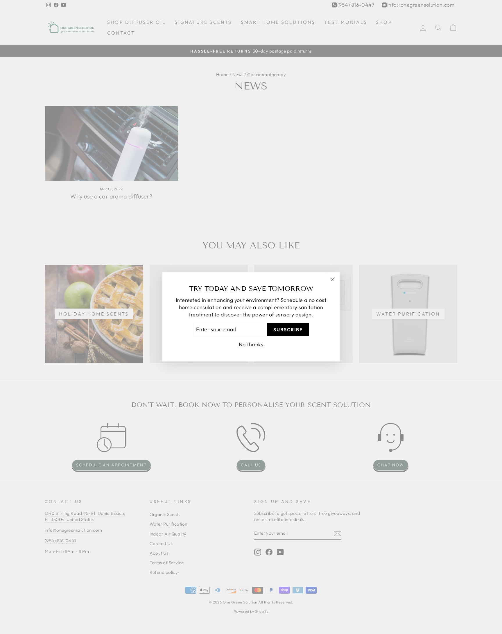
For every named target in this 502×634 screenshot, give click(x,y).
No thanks (251, 344)
